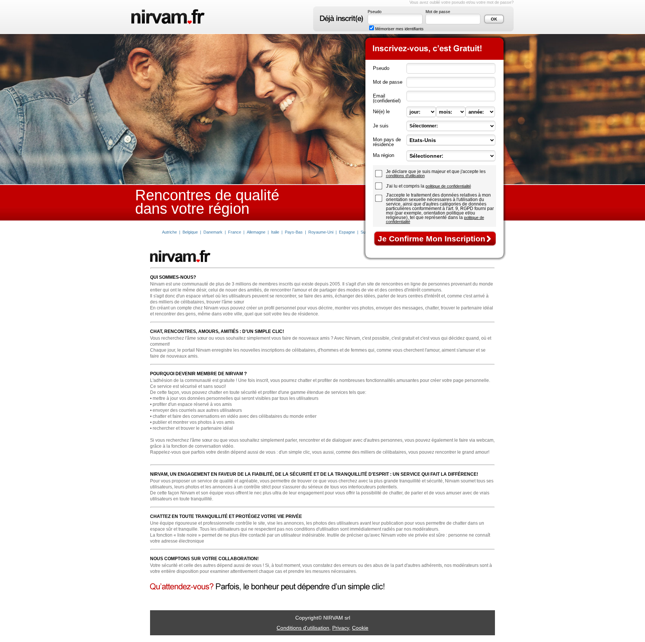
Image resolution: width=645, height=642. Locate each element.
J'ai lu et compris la (428, 186)
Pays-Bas (294, 232)
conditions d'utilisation (405, 175)
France (234, 232)
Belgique (190, 232)
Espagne (347, 232)
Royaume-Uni (320, 232)
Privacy (340, 628)
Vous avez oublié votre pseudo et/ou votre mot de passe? (461, 2)
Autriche (169, 232)
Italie (275, 232)
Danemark (212, 232)
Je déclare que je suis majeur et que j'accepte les (436, 173)
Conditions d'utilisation (303, 628)
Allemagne (256, 232)
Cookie (360, 628)
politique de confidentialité (448, 186)
